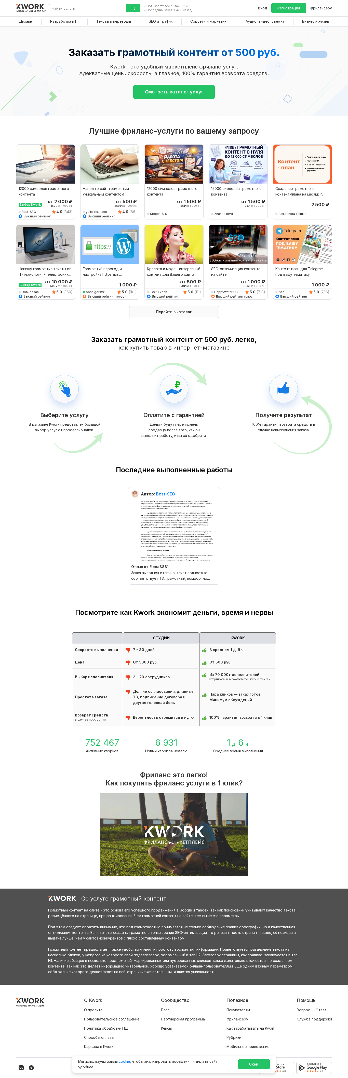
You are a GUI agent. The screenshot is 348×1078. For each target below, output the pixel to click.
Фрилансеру (321, 8)
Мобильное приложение (247, 1046)
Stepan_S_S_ (159, 214)
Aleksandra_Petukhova (295, 214)
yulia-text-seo (96, 212)
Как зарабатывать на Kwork (250, 1028)
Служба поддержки (314, 1019)
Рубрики (233, 1037)
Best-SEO (29, 212)
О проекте (93, 1010)
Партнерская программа (183, 1019)
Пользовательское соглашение (111, 1019)
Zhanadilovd (223, 214)
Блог (165, 1010)
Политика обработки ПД (106, 1028)
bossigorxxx (95, 292)
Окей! (254, 1064)
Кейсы (166, 1028)
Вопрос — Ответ (312, 1010)
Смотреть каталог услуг (174, 91)
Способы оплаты (99, 1037)
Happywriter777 (226, 292)
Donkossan (30, 292)
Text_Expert (158, 292)
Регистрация (288, 8)
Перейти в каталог (174, 312)
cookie (124, 1061)
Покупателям (238, 1010)
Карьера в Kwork (98, 1046)
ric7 (281, 292)
